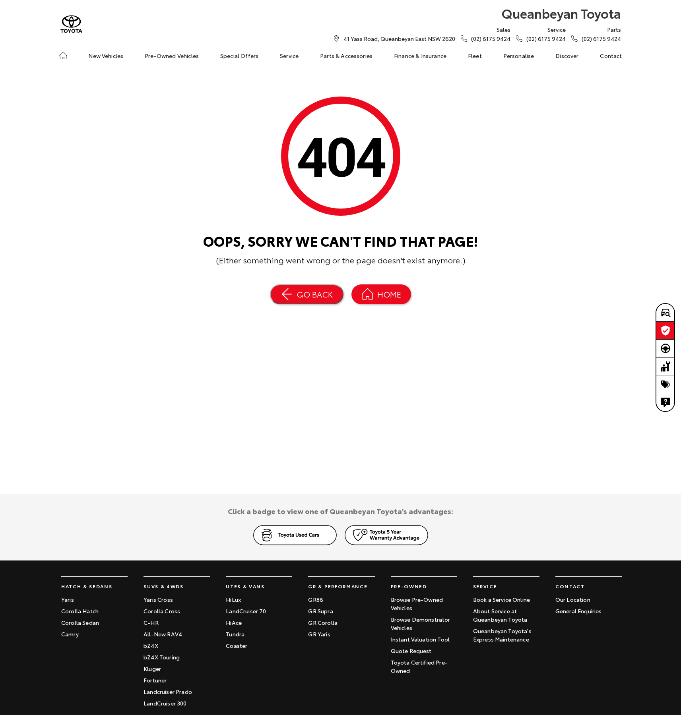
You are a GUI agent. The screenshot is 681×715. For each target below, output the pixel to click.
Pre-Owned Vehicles (172, 56)
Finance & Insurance (420, 56)
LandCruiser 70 (246, 611)
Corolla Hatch (80, 611)
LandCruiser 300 (165, 703)
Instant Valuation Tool (420, 639)
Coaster (236, 645)
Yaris (67, 599)
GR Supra (320, 611)
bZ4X (151, 645)
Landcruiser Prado (168, 692)
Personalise (518, 56)
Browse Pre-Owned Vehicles (417, 603)
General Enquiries (578, 611)
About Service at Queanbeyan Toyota (500, 615)
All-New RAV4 (163, 634)
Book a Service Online (501, 599)
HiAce (234, 622)
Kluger (152, 668)
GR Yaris (319, 634)
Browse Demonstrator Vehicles (420, 623)
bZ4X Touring (162, 657)
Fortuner (155, 680)
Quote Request (411, 651)
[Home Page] (71, 24)
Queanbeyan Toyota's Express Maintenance (502, 635)
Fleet (475, 56)
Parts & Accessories (346, 56)
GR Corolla (323, 622)
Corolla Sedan (80, 622)
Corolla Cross (162, 611)
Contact (611, 56)
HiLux (233, 599)
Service (289, 56)
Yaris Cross (158, 599)
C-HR (151, 622)
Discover (566, 56)
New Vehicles (105, 56)
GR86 (315, 599)
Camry (70, 634)
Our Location (572, 599)
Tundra (235, 634)
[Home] (63, 55)
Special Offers (239, 56)
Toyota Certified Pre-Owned (419, 666)
